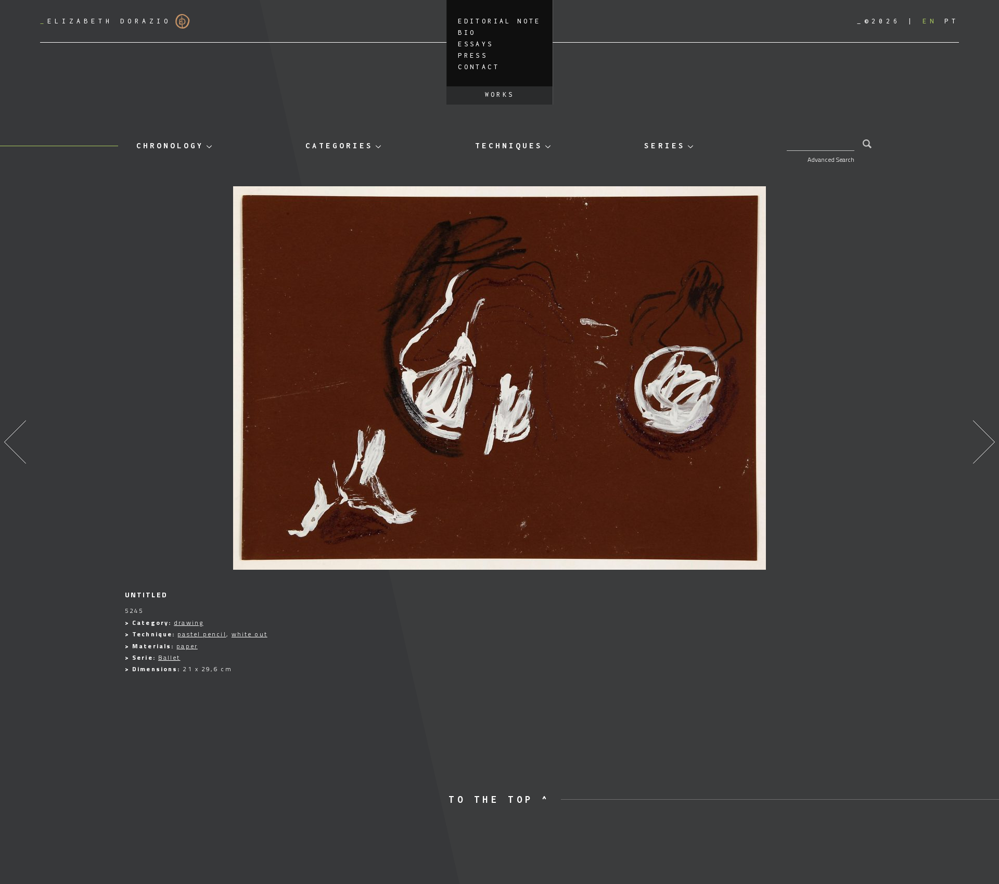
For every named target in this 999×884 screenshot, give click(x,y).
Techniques (509, 145)
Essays (475, 44)
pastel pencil (201, 634)
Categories (339, 145)
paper (187, 646)
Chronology (170, 145)
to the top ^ (499, 799)
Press (473, 55)
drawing (188, 622)
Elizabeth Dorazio (105, 21)
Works (500, 94)
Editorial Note (499, 21)
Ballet (169, 657)
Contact (478, 67)
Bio (467, 32)
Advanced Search (831, 159)
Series (664, 145)
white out (249, 634)
